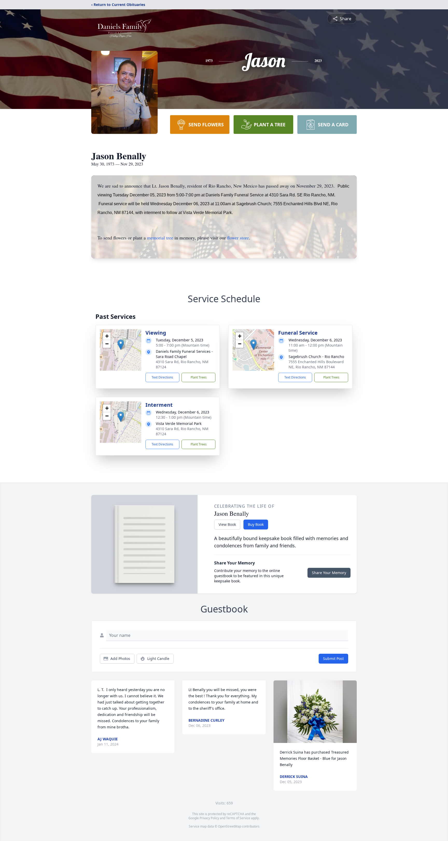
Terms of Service (238, 818)
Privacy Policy (209, 818)
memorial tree (160, 238)
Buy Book (256, 524)
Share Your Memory (329, 572)
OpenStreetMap (229, 826)
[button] (120, 344)
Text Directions (162, 377)
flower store (238, 238)
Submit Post (333, 658)
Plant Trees (199, 377)
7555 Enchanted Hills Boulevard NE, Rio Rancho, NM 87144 (316, 364)
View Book (227, 524)
